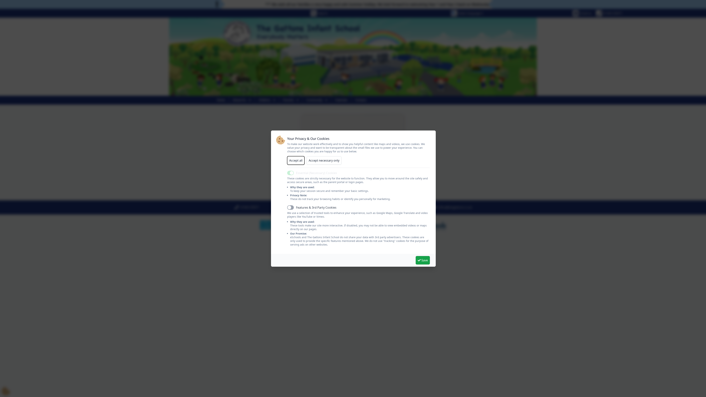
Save (424, 260)
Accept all (295, 160)
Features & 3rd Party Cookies (316, 207)
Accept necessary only (324, 160)
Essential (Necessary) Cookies (316, 173)
